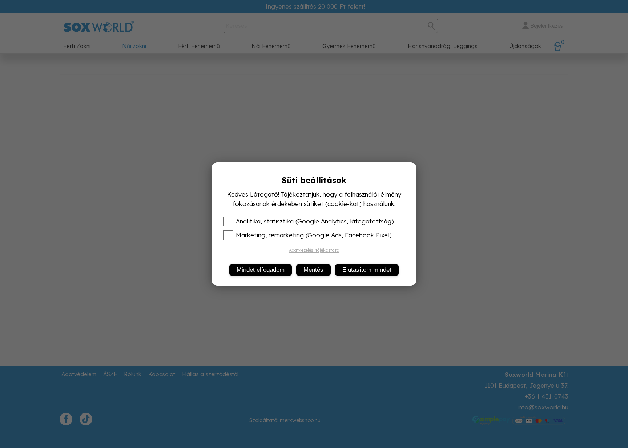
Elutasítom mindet (366, 269)
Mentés (313, 269)
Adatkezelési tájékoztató (314, 250)
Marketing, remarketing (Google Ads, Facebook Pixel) (314, 235)
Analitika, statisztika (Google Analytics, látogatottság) (315, 221)
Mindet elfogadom (261, 269)
